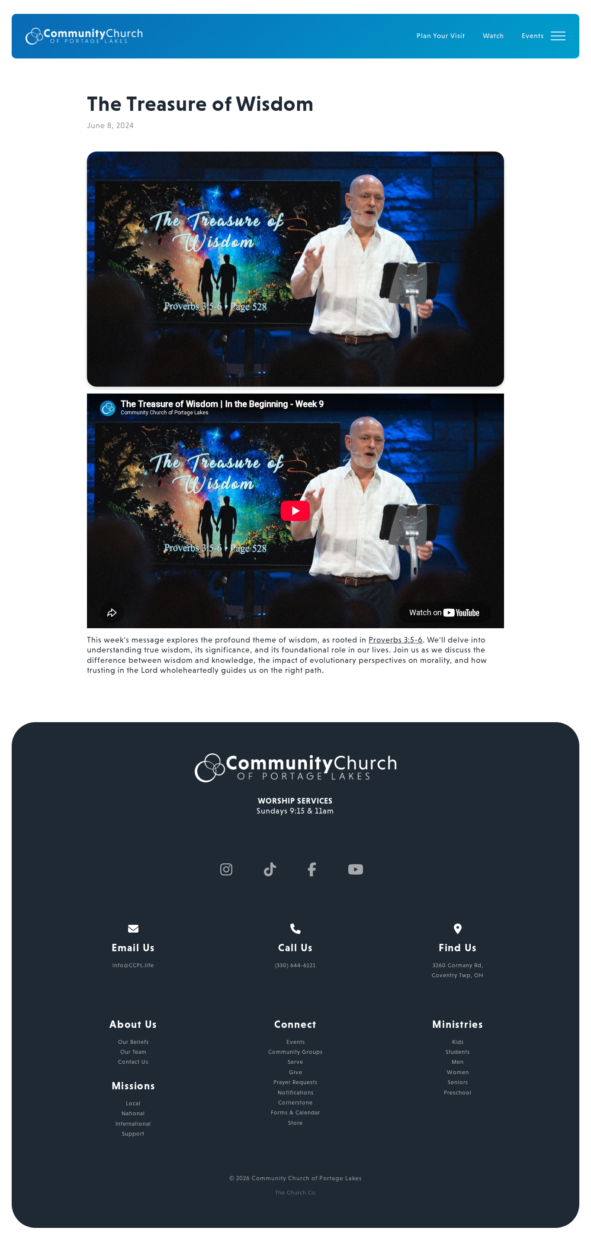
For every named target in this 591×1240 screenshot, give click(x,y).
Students (458, 1052)
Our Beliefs (133, 1042)
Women (458, 1072)
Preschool (458, 1092)
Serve (295, 1062)
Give (295, 1072)
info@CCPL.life (133, 965)
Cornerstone (295, 1102)
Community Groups (295, 1052)
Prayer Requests (295, 1082)
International (133, 1124)
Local (133, 1103)
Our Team (133, 1052)
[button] (558, 36)
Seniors (458, 1082)
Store (295, 1123)
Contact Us (133, 1062)
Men (458, 1062)
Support (133, 1133)
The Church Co (295, 1192)
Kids (458, 1042)
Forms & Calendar (295, 1112)
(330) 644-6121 (295, 965)
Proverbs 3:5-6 (396, 640)
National (133, 1113)
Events (295, 1042)
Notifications (296, 1092)
